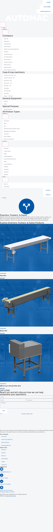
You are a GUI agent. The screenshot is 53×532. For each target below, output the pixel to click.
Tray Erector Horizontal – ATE (10, 75)
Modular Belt (6, 41)
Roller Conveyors (7, 46)
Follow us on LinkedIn (5, 484)
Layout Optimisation (8, 164)
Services (3, 452)
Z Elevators (6, 51)
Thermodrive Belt (7, 43)
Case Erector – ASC (8, 80)
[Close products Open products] (5, 32)
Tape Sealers (6, 88)
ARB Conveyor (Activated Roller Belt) (11, 49)
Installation (6, 166)
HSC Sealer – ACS (7, 85)
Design (5, 153)
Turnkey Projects (7, 151)
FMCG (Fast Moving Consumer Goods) (12, 128)
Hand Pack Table (7, 90)
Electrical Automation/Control (10, 158)
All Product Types (11, 111)
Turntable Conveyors (8, 62)
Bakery (5, 123)
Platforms (6, 101)
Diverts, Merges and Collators (10, 69)
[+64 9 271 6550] (1, 475)
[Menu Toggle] (3, 24)
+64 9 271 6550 (4, 478)
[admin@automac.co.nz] (1, 469)
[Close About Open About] (5, 179)
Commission (6, 169)
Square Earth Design (11, 496)
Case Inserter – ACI (8, 83)
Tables (5, 103)
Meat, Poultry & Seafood (9, 139)
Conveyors (8, 35)
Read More (2, 278)
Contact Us (4, 464)
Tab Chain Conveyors (8, 54)
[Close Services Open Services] (5, 144)
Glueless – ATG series (8, 96)
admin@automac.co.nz (5, 471)
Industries (3, 449)
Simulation (6, 174)
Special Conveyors (7, 67)
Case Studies (6, 186)
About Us (6, 184)
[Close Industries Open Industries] (5, 116)
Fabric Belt (6, 38)
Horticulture (6, 133)
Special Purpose (10, 106)
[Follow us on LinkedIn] (1, 481)
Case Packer (6, 93)
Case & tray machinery (14, 72)
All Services (6, 148)
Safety (5, 161)
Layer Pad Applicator (8, 109)
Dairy (5, 126)
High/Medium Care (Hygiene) (10, 131)
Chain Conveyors (7, 59)
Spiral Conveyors (7, 64)
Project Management (8, 156)
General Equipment (12, 98)
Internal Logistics (7, 136)
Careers (3, 461)
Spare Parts (6, 171)
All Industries (6, 120)
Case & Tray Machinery (7, 439)
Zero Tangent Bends (8, 56)
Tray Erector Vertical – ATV (9, 77)
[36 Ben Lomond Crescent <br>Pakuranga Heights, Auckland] (1, 487)
